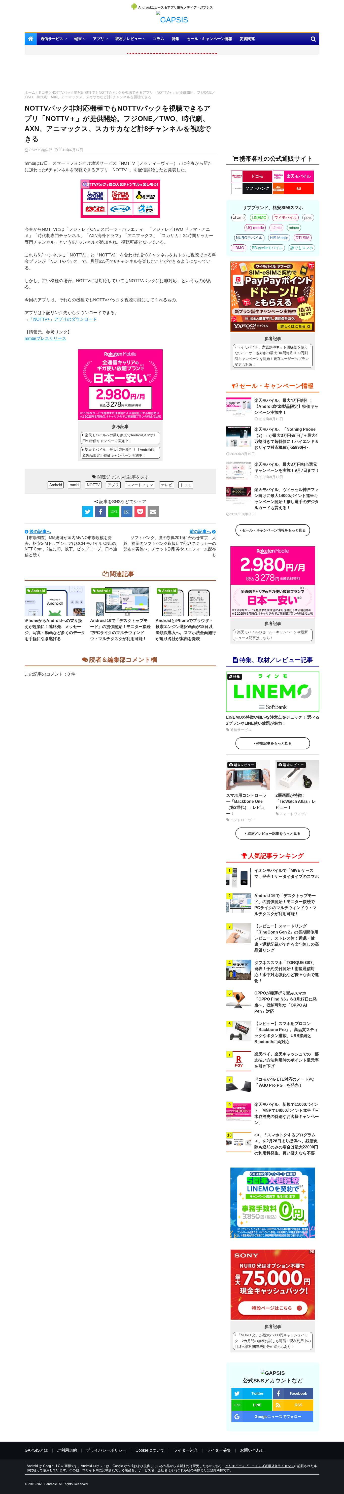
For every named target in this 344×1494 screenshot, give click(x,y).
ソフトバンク (257, 188)
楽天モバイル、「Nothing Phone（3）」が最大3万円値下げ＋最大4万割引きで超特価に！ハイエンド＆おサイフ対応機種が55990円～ (286, 438)
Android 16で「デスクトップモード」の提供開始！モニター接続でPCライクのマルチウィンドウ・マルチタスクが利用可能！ (120, 629)
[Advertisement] (120, 74)
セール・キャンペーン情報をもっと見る (274, 530)
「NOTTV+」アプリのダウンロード (63, 319)
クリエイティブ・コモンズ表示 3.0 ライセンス (259, 1466)
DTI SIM (302, 238)
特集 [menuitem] (175, 39)
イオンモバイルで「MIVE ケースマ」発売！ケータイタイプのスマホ (286, 873)
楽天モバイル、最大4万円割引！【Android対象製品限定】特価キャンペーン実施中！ (119, 452)
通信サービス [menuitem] (52, 39)
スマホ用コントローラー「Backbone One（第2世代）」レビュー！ (246, 804)
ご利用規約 (67, 1450)
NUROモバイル (249, 238)
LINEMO (259, 217)
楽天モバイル (299, 176)
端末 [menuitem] (78, 39)
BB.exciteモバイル (267, 248)
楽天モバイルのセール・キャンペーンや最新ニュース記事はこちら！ (271, 635)
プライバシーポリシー (106, 1450)
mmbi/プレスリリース (45, 338)
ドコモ (43, 92)
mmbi (74, 485)
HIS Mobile (279, 238)
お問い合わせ (252, 1450)
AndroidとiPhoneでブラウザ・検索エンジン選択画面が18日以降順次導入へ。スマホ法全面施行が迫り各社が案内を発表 (186, 629)
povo (308, 217)
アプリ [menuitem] (98, 39)
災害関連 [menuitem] (247, 39)
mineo (294, 227)
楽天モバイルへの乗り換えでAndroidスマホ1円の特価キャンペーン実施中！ (119, 438)
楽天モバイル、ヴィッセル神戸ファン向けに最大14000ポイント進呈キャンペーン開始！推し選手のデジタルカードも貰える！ (286, 498)
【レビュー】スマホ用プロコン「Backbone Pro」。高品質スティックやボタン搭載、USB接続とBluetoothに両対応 (286, 1032)
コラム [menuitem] (158, 39)
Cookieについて (149, 1450)
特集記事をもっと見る (274, 743)
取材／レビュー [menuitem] (128, 39)
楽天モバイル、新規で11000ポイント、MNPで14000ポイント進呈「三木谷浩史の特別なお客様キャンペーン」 (286, 1113)
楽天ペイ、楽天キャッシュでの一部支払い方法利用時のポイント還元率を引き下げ (286, 1060)
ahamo (239, 217)
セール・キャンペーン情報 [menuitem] (209, 39)
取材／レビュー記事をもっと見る (274, 834)
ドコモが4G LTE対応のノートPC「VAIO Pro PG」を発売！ (284, 1082)
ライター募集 (219, 1450)
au (298, 188)
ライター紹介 (186, 1450)
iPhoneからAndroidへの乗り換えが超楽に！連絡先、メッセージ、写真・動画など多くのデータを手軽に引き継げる (55, 629)
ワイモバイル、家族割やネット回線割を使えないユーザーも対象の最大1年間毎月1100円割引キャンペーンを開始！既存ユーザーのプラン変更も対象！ (272, 356)
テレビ (166, 485)
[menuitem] (31, 39)
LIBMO (238, 248)
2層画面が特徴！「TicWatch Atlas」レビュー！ (296, 801)
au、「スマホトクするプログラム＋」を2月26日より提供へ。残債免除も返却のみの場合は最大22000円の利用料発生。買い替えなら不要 (286, 1144)
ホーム (30, 92)
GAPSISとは (36, 1450)
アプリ (113, 485)
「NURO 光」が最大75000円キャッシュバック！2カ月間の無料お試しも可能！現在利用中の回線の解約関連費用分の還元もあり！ (273, 1341)
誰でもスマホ (301, 248)
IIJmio (276, 227)
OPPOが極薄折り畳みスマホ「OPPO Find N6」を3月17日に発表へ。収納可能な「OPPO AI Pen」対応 (285, 1002)
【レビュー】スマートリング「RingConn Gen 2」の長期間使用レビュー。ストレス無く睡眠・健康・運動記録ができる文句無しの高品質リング (286, 938)
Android (55, 485)
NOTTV (93, 485)
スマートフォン (140, 485)
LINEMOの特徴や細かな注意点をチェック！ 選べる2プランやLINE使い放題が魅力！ (272, 720)
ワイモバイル (285, 217)
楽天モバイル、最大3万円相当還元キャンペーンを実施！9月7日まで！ (286, 467)
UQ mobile (255, 227)
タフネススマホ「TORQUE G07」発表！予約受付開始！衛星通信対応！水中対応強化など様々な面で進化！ (286, 971)
